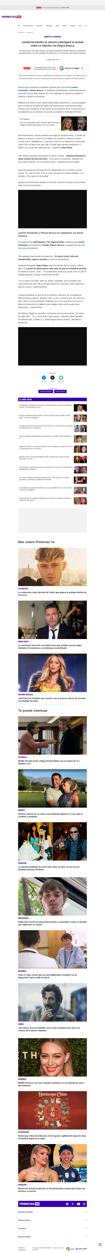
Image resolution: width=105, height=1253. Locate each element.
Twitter (52, 381)
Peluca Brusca (60, 391)
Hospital (72, 26)
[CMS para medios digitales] (81, 1248)
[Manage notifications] (100, 1244)
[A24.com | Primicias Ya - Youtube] (78, 1204)
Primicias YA (21, 32)
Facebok (44, 381)
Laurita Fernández (46, 391)
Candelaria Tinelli (28, 26)
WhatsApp (49, 26)
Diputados (40, 26)
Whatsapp (61, 381)
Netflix (65, 26)
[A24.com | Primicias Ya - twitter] (72, 1204)
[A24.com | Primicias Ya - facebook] (67, 1204)
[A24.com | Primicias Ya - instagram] (84, 1204)
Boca (80, 26)
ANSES (57, 26)
